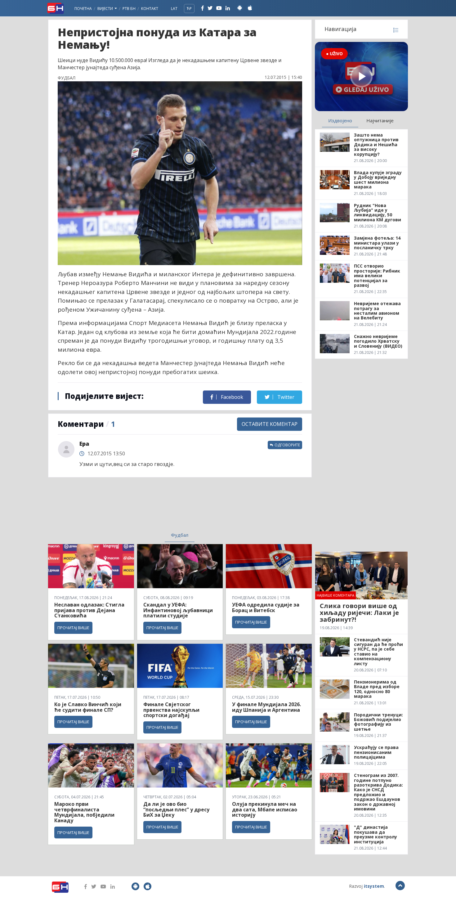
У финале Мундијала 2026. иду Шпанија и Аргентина (266, 707)
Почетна (83, 8)
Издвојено (340, 120)
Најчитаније (380, 120)
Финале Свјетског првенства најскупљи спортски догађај (171, 710)
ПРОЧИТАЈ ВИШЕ (73, 627)
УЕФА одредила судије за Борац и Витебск (265, 607)
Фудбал (179, 535)
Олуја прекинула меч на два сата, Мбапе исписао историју (264, 809)
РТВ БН (129, 8)
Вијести (105, 8)
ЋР (189, 8)
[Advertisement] (129, 508)
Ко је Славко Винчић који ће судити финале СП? (87, 707)
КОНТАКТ (149, 8)
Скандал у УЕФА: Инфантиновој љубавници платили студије (178, 610)
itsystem (374, 886)
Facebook (231, 397)
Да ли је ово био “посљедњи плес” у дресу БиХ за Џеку (176, 809)
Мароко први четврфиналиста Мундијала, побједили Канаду (84, 812)
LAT (174, 8)
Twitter (285, 397)
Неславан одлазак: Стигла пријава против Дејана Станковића (89, 610)
